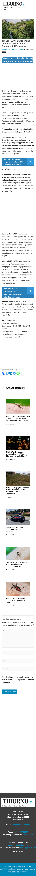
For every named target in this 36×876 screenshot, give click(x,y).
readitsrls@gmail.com (21, 824)
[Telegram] (14, 373)
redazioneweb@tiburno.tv (18, 845)
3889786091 (22, 832)
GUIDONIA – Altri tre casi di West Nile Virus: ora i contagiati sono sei (16, 564)
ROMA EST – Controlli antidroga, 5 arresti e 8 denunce (15, 529)
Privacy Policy (17, 869)
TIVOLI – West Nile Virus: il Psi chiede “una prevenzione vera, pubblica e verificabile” (18, 418)
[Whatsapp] (18, 373)
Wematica (24, 872)
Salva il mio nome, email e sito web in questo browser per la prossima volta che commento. (18, 679)
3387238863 (27, 835)
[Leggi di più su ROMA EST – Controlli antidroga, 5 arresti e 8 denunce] (18, 517)
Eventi (4, 50)
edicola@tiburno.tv (28, 848)
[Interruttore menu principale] (32, 6)
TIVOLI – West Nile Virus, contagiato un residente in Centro (16, 600)
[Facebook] (3, 373)
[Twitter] (7, 373)
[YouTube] (19, 851)
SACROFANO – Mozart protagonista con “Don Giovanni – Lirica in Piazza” (16, 454)
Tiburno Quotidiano (15, 50)
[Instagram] (22, 851)
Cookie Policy (29, 869)
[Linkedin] (10, 373)
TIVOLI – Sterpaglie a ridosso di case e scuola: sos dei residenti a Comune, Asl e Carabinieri (17, 491)
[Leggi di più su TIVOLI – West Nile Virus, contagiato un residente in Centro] (18, 589)
